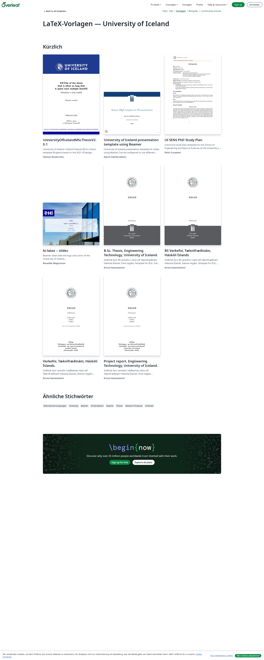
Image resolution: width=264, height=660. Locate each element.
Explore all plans (143, 462)
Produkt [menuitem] (155, 4)
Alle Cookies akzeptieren (248, 655)
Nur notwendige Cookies (221, 655)
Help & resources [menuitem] (217, 4)
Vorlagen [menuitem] (187, 4)
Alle (171, 11)
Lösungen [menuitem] (171, 4)
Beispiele (193, 11)
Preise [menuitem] (199, 4)
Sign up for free (120, 462)
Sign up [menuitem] (238, 4)
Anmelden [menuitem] (254, 4)
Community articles (211, 11)
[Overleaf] (11, 4)
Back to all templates (54, 11)
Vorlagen (181, 11)
